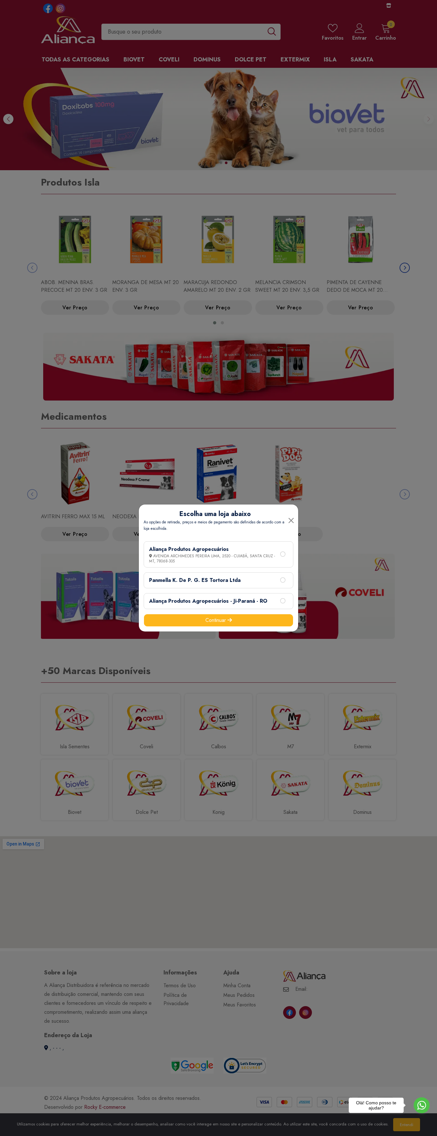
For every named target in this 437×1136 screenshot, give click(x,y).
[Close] (291, 520)
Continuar (216, 620)
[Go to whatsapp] (422, 1105)
